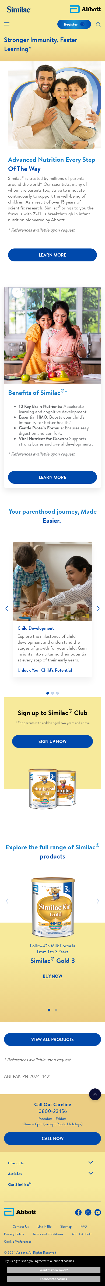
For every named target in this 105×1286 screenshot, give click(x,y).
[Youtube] (97, 1214)
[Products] (91, 1162)
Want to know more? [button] (54, 1270)
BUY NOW (52, 976)
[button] (98, 25)
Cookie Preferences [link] (18, 1241)
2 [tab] (52, 693)
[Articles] (91, 1173)
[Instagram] (88, 1214)
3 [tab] (57, 693)
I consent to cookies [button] (53, 1279)
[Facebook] (78, 1214)
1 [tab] (47, 693)
